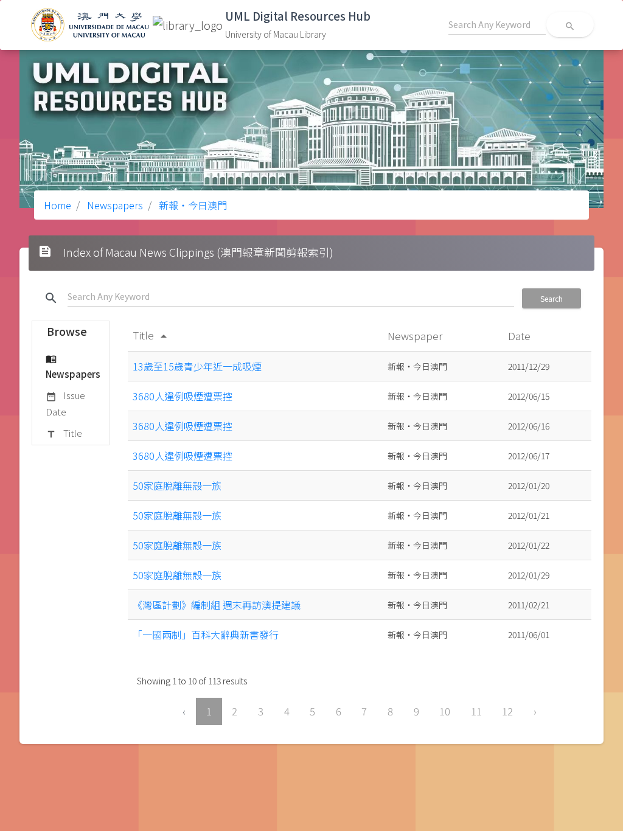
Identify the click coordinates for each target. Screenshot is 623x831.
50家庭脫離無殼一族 (177, 485)
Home (57, 205)
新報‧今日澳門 (191, 205)
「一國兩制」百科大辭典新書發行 (206, 634)
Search (551, 298)
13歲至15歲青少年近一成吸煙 (197, 366)
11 (476, 711)
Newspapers (114, 205)
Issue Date (65, 403)
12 (507, 711)
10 (444, 711)
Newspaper (416, 335)
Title (64, 433)
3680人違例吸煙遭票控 (182, 396)
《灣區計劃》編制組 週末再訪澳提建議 (217, 604)
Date (520, 335)
